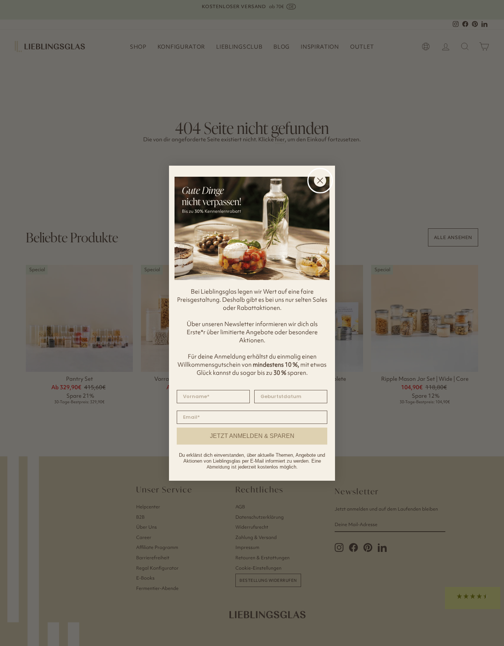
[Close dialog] (320, 181)
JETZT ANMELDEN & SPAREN (252, 436)
